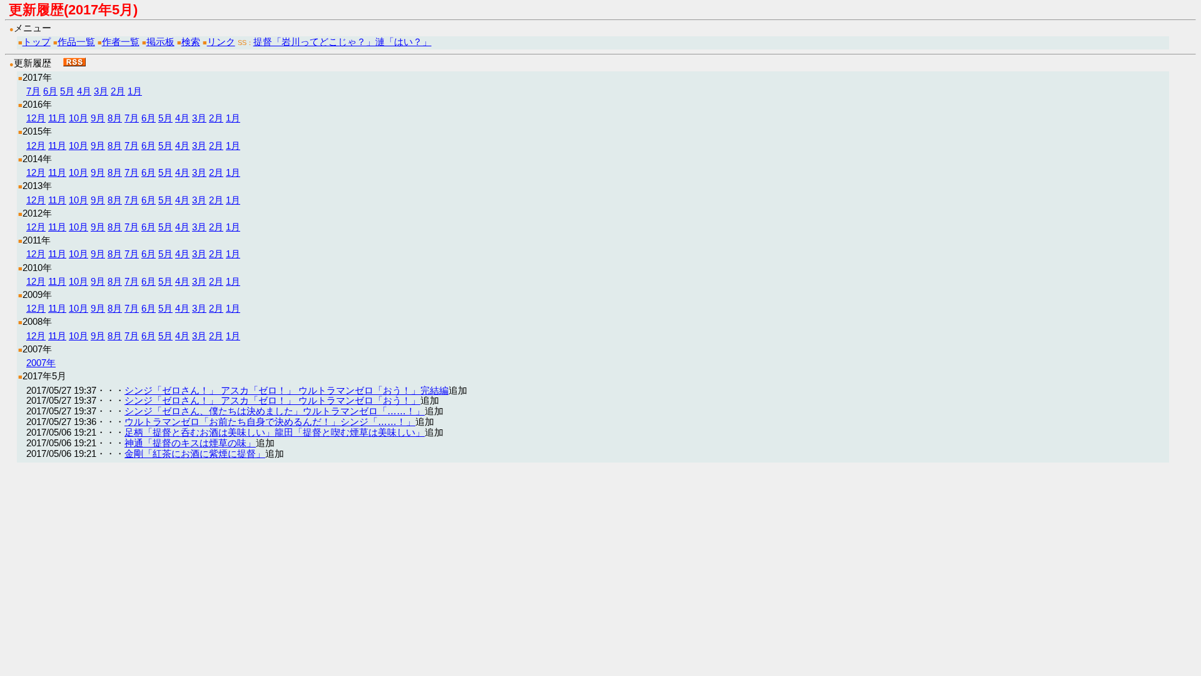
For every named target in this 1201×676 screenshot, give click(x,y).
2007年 (41, 362)
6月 (50, 91)
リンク (221, 41)
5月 (67, 91)
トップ (37, 41)
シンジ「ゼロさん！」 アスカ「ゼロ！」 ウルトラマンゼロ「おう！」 (272, 400)
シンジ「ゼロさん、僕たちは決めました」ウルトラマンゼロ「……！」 (274, 411)
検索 (190, 41)
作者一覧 (120, 41)
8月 (115, 118)
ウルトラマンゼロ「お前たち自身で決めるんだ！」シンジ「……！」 (269, 421)
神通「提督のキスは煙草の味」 (190, 443)
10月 (78, 118)
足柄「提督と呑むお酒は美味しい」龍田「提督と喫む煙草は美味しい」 (274, 432)
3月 (101, 91)
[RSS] (74, 63)
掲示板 (160, 41)
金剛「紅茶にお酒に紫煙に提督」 (194, 453)
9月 (98, 118)
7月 (33, 91)
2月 (118, 91)
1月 (135, 91)
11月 (57, 118)
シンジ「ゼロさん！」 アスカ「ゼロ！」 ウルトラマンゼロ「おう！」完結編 (286, 390)
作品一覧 (76, 41)
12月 (36, 118)
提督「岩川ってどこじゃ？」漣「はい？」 (342, 41)
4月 (84, 91)
